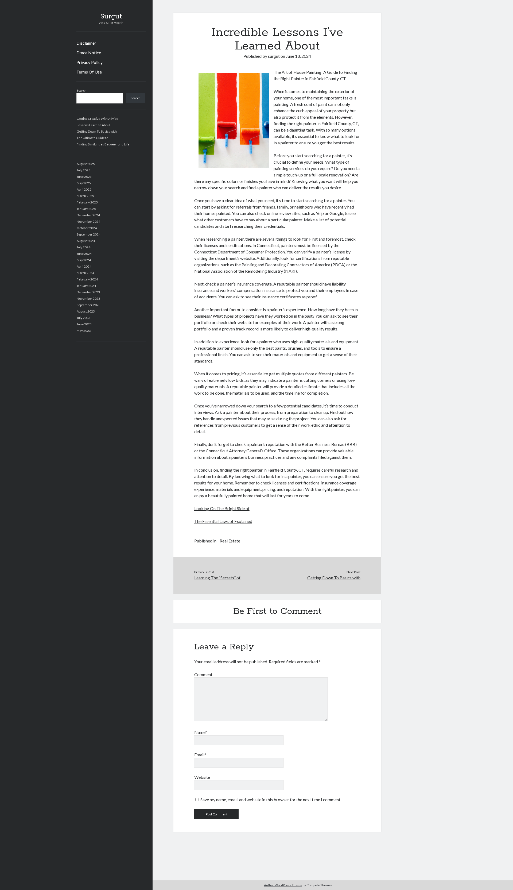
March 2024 (85, 273)
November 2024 (88, 221)
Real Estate (230, 540)
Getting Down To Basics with (97, 131)
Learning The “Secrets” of (217, 577)
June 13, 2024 (298, 56)
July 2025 (83, 170)
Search (82, 90)
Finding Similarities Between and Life (103, 144)
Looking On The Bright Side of (222, 508)
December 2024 (88, 215)
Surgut (111, 16)
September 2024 (88, 234)
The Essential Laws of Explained (223, 521)
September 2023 (88, 305)
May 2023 (84, 331)
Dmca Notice (88, 52)
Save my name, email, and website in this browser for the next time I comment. (270, 799)
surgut (274, 56)
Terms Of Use (89, 71)
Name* (200, 732)
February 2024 (87, 279)
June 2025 (84, 177)
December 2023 (88, 292)
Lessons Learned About (93, 125)
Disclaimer (86, 42)
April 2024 (84, 266)
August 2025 (86, 164)
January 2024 (86, 286)
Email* (200, 754)
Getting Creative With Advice (97, 119)
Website (202, 777)
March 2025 (85, 196)
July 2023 (83, 318)
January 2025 (86, 209)
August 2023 (86, 311)
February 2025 (87, 202)
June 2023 (84, 324)
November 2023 (88, 298)
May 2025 (84, 183)
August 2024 (86, 241)
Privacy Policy (89, 62)
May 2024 (84, 260)
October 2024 (87, 228)
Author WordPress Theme (283, 885)
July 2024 (83, 247)
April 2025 (84, 189)
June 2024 (84, 254)
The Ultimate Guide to (92, 138)
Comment (203, 674)
